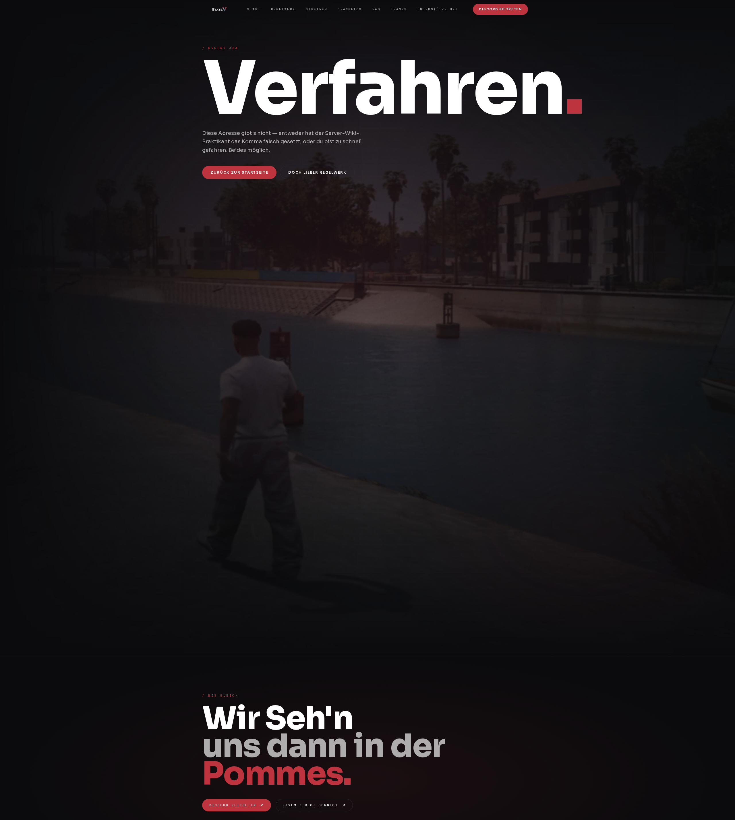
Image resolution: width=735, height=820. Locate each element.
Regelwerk (283, 9)
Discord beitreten (232, 805)
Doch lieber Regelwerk (317, 172)
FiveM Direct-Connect (310, 805)
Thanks (399, 9)
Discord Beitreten (500, 9)
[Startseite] (221, 9)
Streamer (316, 9)
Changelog (350, 9)
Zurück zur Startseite (239, 172)
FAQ (376, 9)
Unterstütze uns (437, 9)
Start (254, 9)
